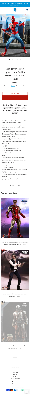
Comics (15, 374)
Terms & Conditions (15, 378)
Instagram (15, 383)
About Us (15, 376)
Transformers (15, 365)
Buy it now (15, 98)
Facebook (15, 381)
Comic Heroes (15, 372)
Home (15, 363)
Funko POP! (15, 369)
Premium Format (15, 367)
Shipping (13, 85)
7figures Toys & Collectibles (17, 387)
